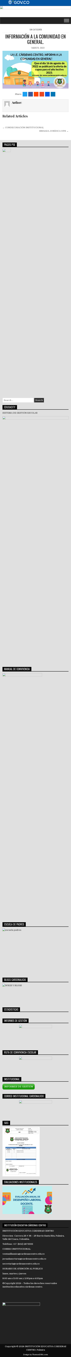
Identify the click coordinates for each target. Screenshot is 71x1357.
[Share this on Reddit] (36, 94)
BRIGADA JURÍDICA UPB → (54, 131)
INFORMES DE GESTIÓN (18, 1086)
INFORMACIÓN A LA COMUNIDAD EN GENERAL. (35, 39)
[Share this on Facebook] (30, 94)
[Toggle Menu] (66, 20)
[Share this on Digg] (47, 94)
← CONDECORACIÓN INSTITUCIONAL (23, 127)
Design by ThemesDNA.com (35, 1355)
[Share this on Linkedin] (53, 94)
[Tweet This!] (25, 94)
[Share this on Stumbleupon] (41, 94)
